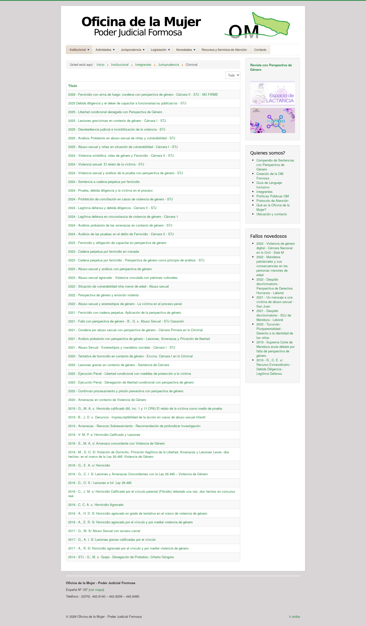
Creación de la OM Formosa (269, 175)
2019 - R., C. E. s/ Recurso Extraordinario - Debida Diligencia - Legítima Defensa (273, 367)
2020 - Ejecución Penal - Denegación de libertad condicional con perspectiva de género (131, 382)
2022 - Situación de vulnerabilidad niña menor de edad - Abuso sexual (118, 286)
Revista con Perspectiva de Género (271, 67)
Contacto (260, 49)
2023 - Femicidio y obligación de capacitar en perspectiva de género (117, 242)
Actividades (103, 49)
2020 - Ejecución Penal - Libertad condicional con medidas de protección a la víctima (129, 373)
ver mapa (96, 589)
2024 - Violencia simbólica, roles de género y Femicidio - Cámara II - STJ (121, 155)
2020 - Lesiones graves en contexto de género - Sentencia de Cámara (118, 364)
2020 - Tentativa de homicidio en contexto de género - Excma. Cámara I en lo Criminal (130, 356)
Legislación (159, 49)
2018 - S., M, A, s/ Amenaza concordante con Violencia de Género (116, 443)
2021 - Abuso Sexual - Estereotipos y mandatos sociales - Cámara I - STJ (121, 347)
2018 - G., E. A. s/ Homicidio (89, 465)
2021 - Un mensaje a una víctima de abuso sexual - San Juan (275, 302)
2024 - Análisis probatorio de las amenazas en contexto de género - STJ (120, 225)
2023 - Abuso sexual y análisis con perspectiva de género (110, 268)
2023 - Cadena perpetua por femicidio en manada (103, 251)
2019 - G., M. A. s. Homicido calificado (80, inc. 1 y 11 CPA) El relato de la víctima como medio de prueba (145, 408)
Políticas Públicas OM (272, 196)
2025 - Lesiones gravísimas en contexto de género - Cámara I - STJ (117, 120)
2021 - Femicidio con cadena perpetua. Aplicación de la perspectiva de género (124, 312)
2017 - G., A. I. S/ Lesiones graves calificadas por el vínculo (112, 539)
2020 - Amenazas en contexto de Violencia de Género (107, 399)
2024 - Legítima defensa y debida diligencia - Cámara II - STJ (112, 207)
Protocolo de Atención (272, 200)
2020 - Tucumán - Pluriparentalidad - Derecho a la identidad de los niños (274, 331)
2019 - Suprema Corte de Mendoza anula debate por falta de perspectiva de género (275, 349)
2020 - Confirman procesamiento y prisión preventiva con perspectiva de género (125, 391)
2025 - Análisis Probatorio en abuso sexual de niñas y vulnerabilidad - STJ (121, 138)
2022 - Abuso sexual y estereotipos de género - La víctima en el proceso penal (125, 303)
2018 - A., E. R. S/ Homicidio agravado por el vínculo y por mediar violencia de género (130, 522)
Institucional (78, 49)
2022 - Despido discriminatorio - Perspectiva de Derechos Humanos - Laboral (274, 286)
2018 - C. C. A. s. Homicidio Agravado (95, 504)
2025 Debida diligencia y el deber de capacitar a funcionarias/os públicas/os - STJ (127, 103)
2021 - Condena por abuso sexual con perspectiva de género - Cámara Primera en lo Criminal (135, 329)
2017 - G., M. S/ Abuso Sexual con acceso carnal (104, 530)
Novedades (184, 49)
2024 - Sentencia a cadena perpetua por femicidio (104, 181)
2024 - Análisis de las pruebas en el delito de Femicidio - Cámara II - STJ (121, 234)
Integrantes (264, 191)
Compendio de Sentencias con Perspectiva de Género (275, 164)
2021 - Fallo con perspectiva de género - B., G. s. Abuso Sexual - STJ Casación (126, 321)
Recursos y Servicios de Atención (224, 49)
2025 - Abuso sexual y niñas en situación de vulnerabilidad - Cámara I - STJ (123, 146)
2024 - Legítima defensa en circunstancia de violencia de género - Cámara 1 (123, 216)
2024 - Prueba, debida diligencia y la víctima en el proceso (110, 190)
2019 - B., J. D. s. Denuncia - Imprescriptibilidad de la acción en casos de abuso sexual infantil (136, 417)
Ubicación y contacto (271, 214)
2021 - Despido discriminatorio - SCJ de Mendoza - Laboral (273, 315)
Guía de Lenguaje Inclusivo (269, 184)
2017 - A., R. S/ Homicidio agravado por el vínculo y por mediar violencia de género (128, 548)
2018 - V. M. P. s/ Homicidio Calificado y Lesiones (104, 434)
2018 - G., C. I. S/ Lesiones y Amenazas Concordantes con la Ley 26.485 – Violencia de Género (138, 473)
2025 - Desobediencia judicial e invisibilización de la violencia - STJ (116, 129)
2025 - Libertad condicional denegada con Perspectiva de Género (115, 111)
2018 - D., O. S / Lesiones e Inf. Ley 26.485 (99, 482)
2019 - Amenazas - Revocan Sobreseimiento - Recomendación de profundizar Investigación (134, 425)
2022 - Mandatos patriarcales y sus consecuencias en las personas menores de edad (272, 265)
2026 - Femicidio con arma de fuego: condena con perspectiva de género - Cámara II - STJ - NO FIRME (143, 94)
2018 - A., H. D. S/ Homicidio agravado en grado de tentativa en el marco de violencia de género (137, 513)
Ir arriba (294, 616)
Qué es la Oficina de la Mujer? (273, 207)
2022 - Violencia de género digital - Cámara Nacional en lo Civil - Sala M (275, 248)
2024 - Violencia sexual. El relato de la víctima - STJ (106, 164)
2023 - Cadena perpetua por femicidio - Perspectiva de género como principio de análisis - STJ (136, 260)
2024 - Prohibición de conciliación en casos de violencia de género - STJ (120, 199)
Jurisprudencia (131, 49)
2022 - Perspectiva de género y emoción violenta (103, 295)
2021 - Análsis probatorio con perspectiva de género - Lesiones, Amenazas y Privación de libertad (139, 338)
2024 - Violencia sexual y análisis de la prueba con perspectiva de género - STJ (125, 172)
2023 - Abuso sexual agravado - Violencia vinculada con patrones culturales (123, 277)
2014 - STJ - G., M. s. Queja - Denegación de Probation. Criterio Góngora (121, 556)
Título (72, 85)
